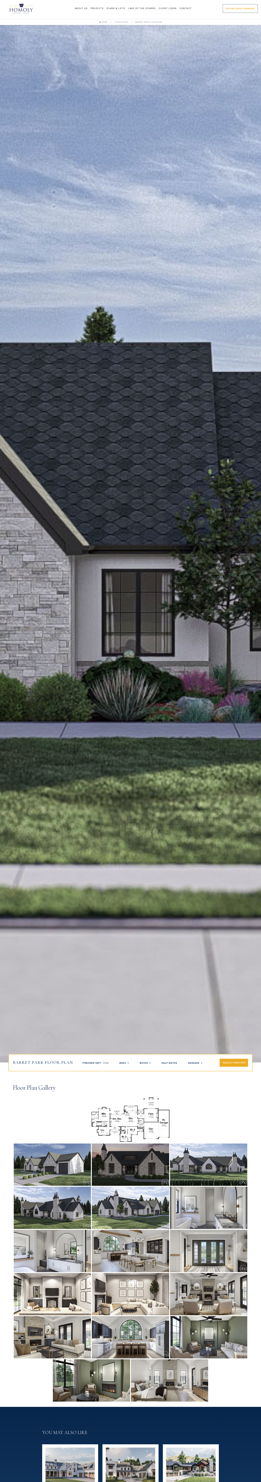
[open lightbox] (130, 1119)
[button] (81, 8)
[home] (21, 8)
